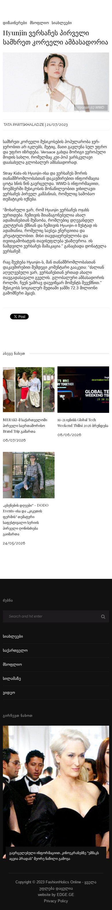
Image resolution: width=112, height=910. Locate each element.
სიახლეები (62, 23)
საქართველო (15, 650)
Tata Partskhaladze (24, 124)
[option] (56, 797)
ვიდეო (9, 692)
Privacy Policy (56, 901)
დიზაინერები (15, 23)
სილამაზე (12, 678)
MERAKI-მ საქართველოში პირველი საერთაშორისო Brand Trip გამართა (25, 425)
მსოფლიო (39, 23)
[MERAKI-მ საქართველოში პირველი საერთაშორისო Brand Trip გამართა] (29, 389)
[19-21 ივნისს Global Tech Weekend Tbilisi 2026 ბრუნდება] (83, 389)
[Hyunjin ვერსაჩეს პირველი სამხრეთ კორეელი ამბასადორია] (56, 81)
